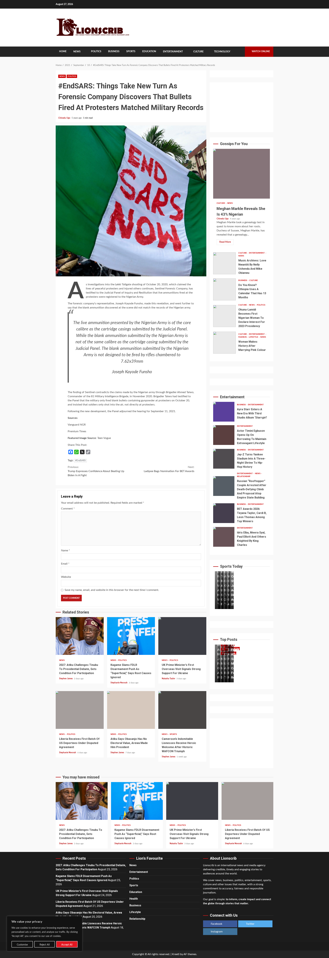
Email (65, 563)
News (77, 51)
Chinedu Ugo (64, 118)
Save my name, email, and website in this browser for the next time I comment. (112, 590)
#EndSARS (80, 461)
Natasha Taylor (169, 679)
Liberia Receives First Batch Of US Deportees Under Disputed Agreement (80, 710)
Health (133, 898)
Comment (68, 508)
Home (62, 51)
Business (113, 51)
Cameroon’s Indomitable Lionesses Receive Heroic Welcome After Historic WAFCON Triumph (182, 710)
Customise (22, 945)
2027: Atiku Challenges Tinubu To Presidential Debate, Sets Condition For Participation (80, 636)
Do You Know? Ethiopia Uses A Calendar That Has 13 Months (224, 289)
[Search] (240, 51)
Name (65, 550)
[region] (44, 933)
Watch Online (261, 51)
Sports (130, 51)
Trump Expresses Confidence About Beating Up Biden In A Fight (96, 471)
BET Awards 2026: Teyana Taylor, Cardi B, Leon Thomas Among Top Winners (223, 513)
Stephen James (66, 679)
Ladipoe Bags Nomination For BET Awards (169, 469)
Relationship (243, 476)
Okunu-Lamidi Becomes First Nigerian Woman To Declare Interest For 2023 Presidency (224, 316)
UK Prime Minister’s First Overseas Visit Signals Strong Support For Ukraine (182, 636)
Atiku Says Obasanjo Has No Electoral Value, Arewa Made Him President (131, 710)
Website (66, 577)
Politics (96, 51)
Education (149, 51)
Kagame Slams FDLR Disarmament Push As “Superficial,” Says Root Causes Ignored (131, 636)
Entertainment (173, 51)
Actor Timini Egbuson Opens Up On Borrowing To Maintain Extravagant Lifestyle (223, 435)
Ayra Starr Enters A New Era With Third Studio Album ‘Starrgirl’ (223, 412)
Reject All (45, 945)
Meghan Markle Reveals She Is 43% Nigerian (241, 174)
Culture (198, 51)
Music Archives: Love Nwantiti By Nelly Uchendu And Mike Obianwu (224, 263)
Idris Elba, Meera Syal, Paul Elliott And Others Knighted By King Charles (223, 537)
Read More (225, 242)
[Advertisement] (241, 107)
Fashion (242, 337)
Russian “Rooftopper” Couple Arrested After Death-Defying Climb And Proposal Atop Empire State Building (223, 486)
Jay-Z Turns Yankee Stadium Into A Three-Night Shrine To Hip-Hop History (223, 459)
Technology (222, 51)
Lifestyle (254, 337)
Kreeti (175, 954)
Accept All (66, 945)
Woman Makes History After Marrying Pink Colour (224, 343)
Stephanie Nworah (119, 683)
